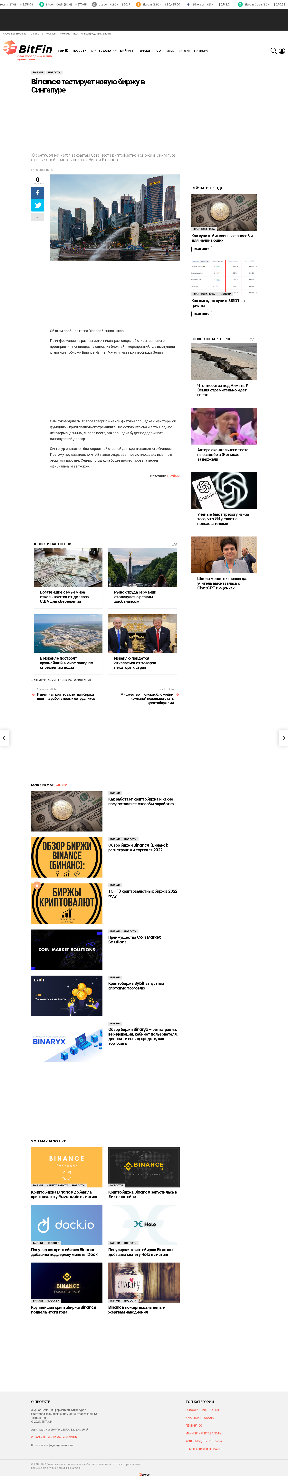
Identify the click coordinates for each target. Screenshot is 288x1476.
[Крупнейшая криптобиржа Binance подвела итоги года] (66, 1283)
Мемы (170, 51)
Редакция (51, 33)
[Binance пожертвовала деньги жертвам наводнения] (144, 1283)
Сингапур (83, 680)
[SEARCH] (274, 51)
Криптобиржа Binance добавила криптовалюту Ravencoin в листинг (64, 1194)
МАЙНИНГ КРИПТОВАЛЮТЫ (204, 1433)
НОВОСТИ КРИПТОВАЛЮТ (202, 1410)
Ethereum (201, 51)
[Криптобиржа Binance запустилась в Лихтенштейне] (144, 1167)
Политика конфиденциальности (92, 33)
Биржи (144, 51)
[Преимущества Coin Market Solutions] (66, 950)
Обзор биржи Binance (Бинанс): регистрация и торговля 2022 (138, 847)
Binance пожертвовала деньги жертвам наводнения (137, 1309)
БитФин (173, 476)
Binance (40, 680)
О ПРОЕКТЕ (38, 1437)
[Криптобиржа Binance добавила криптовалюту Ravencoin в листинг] (66, 1167)
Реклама (65, 33)
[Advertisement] (144, 20)
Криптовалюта (102, 51)
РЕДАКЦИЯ (70, 1437)
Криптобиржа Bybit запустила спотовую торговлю (136, 985)
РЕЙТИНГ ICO (194, 1425)
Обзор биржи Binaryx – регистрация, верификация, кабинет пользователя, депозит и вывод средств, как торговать (143, 1036)
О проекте (37, 33)
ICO (158, 51)
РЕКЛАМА (54, 1437)
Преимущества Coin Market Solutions (134, 939)
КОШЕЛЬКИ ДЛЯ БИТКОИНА (204, 1441)
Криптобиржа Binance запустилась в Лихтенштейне (142, 1194)
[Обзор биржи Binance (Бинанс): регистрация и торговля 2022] (66, 857)
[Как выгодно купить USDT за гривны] (224, 277)
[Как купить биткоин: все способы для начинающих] (224, 212)
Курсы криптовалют (15, 33)
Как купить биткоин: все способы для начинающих (222, 238)
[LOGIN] (282, 51)
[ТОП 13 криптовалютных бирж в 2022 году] (66, 903)
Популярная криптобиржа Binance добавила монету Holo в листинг (140, 1252)
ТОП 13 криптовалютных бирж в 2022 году (143, 893)
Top (63, 51)
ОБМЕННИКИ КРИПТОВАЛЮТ (204, 1449)
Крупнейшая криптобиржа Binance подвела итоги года (63, 1309)
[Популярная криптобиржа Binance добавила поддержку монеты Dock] (66, 1225)
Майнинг (127, 51)
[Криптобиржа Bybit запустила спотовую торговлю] (66, 996)
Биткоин (184, 51)
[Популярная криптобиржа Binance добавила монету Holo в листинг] (144, 1225)
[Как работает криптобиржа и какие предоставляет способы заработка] (66, 811)
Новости (79, 51)
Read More (201, 249)
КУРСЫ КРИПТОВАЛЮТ (201, 1417)
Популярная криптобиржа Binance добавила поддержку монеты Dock (64, 1252)
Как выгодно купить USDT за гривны (218, 303)
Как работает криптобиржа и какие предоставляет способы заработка (141, 801)
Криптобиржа (61, 680)
